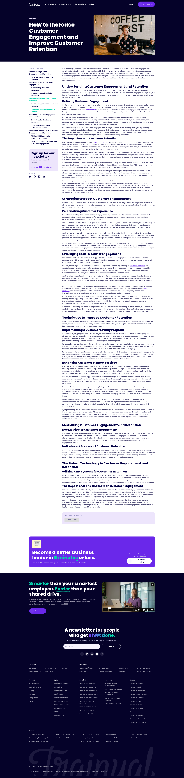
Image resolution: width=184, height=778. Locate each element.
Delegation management (140, 734)
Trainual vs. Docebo (137, 698)
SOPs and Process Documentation (111, 685)
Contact (64, 668)
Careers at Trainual (36, 672)
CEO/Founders (59, 694)
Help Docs (83, 672)
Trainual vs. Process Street (139, 719)
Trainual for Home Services (88, 698)
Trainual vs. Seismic (136, 715)
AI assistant (135, 738)
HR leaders (58, 687)
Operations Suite (35, 687)
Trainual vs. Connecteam (138, 694)
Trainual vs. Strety (136, 705)
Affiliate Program (51, 668)
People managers (60, 691)
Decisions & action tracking (89, 741)
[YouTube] (97, 654)
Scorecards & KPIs (112, 738)
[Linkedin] (92, 654)
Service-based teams (61, 705)
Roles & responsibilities (63, 738)
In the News (49, 672)
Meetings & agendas (87, 738)
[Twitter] (87, 654)
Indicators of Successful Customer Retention (40, 126)
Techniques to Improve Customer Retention (42, 99)
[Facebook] (82, 654)
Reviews (32, 694)
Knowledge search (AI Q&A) (39, 741)
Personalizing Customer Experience (40, 89)
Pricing (31, 691)
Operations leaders (61, 684)
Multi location (59, 715)
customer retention (100, 142)
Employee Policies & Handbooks (111, 694)
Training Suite (34, 684)
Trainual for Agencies (86, 710)
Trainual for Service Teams (88, 694)
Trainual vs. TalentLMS (137, 691)
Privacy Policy (34, 772)
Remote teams (59, 708)
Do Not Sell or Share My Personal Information (72, 772)
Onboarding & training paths (39, 738)
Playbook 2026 (123, 668)
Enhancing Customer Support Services (43, 110)
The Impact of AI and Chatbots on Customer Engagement (44, 142)
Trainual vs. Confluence (138, 722)
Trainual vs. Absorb (136, 708)
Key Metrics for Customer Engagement (41, 121)
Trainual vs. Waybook (137, 712)
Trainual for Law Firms (87, 684)
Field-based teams (61, 701)
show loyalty (91, 110)
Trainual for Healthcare (87, 687)
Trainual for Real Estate (87, 707)
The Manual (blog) (86, 668)
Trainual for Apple (143, 668)
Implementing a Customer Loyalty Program (44, 105)
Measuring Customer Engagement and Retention (42, 115)
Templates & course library (64, 734)
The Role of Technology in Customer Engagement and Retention (43, 132)
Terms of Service (47, 772)
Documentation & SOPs (37, 734)
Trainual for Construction (88, 691)
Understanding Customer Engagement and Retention (40, 73)
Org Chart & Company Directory (112, 699)
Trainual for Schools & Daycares (87, 702)
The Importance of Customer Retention (42, 78)
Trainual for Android (144, 672)
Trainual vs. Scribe (136, 687)
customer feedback (137, 266)
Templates (121, 672)
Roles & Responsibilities (113, 704)
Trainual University (105, 672)
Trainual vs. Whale (136, 684)
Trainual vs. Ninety (136, 701)
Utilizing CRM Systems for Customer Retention (41, 137)
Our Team (32, 668)
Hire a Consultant (105, 668)
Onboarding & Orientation (114, 689)
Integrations (33, 698)
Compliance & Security (99, 772)
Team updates (111, 734)
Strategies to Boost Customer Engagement (41, 83)
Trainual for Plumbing (86, 714)
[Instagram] (102, 654)
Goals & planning (112, 741)
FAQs (31, 701)
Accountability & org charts (89, 734)
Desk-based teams (61, 698)
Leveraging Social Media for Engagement (42, 94)
